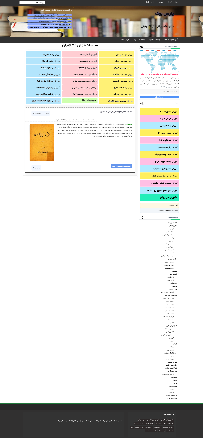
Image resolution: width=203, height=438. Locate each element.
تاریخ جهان (171, 280)
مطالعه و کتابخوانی (168, 234)
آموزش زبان (170, 247)
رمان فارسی (148, 427)
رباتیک (172, 238)
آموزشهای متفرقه (171, 395)
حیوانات (171, 392)
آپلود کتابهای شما (170, 39)
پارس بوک (162, 431)
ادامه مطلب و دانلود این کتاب (121, 166)
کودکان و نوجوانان (171, 368)
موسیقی (174, 377)
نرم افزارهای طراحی (167, 335)
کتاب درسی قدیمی (151, 431)
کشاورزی (171, 389)
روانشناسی (173, 283)
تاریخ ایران (171, 277)
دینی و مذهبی (172, 362)
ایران (172, 356)
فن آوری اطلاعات (168, 316)
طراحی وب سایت (168, 298)
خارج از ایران (170, 359)
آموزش (168, 112)
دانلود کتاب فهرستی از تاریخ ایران (116, 111)
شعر (132, 427)
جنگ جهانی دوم (168, 423)
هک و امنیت (170, 322)
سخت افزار (170, 319)
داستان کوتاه (149, 423)
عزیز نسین (170, 431)
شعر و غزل (170, 350)
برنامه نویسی (170, 301)
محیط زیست (173, 386)
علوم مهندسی (169, 250)
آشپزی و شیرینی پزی (167, 292)
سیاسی (174, 271)
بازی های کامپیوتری (168, 374)
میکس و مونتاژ (169, 328)
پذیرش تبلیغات (125, 39)
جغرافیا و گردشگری (170, 353)
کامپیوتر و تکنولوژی (171, 295)
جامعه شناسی (169, 268)
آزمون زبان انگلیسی (167, 420)
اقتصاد (172, 253)
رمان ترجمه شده (168, 427)
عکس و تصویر (169, 332)
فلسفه (174, 286)
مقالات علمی (170, 231)
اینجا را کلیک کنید (165, 87)
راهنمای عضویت (154, 39)
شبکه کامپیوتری (169, 310)
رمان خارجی (157, 427)
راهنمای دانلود (139, 39)
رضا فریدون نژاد (139, 423)
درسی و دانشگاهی (168, 241)
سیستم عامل (170, 313)
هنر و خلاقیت (173, 289)
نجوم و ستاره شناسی (167, 256)
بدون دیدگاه (36, 167)
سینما (175, 380)
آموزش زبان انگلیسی (153, 420)
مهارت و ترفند (169, 307)
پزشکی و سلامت (168, 244)
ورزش (175, 383)
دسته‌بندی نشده (172, 398)
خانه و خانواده (169, 262)
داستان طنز (158, 423)
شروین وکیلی (139, 427)
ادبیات (175, 344)
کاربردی (171, 338)
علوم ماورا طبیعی (171, 365)
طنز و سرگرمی (172, 371)
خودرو (172, 228)
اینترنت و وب (170, 304)
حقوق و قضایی (169, 265)
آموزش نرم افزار (171, 325)
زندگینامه (171, 347)
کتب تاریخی (173, 274)
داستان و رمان (172, 222)
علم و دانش (173, 225)
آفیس (172, 341)
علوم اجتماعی (172, 259)
